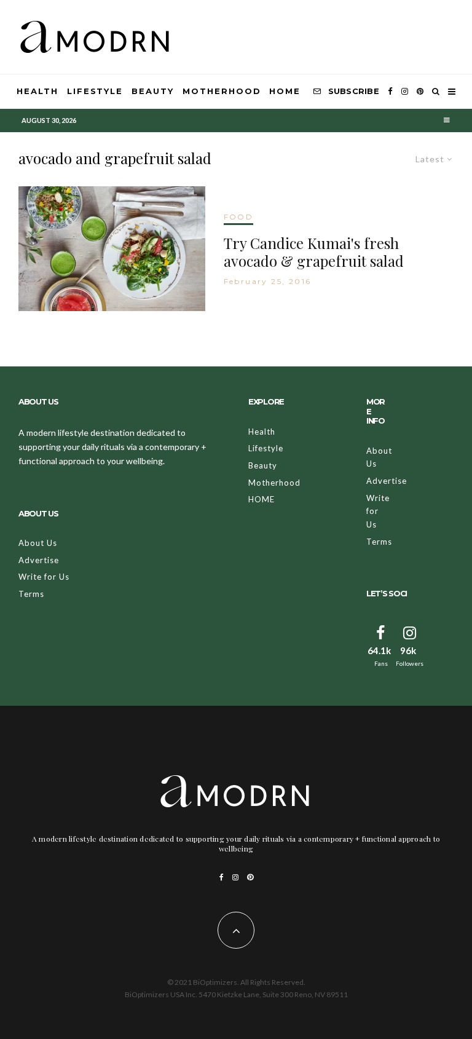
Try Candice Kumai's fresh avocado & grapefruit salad (314, 252)
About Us (37, 543)
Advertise (38, 560)
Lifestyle (95, 91)
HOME (285, 91)
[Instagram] (404, 91)
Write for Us (43, 577)
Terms (31, 594)
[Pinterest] (420, 91)
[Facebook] (390, 91)
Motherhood (222, 91)
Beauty (153, 91)
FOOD (239, 216)
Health (37, 91)
